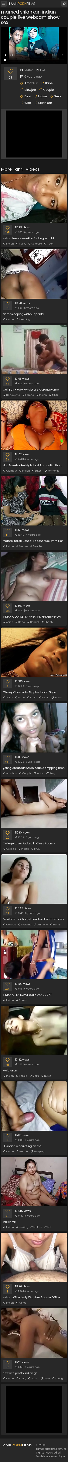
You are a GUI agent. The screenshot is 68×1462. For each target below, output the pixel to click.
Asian (9, 622)
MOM (37, 849)
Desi (27, 96)
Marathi (23, 1151)
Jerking (23, 1227)
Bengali (34, 622)
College (11, 849)
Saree (23, 1000)
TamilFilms (21, 3)
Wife (27, 103)
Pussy (22, 243)
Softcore (36, 243)
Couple (48, 90)
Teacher (38, 546)
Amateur (31, 83)
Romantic (53, 470)
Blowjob (30, 90)
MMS (55, 395)
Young (59, 1378)
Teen (50, 243)
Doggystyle (13, 395)
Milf (49, 1227)
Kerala (23, 1076)
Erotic (33, 697)
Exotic (45, 697)
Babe (49, 83)
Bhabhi (49, 622)
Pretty (22, 1378)
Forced (29, 395)
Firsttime (26, 924)
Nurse (47, 1076)
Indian (42, 96)
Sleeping (24, 319)
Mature (23, 546)
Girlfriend (42, 924)
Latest (38, 470)
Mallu (35, 1076)
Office (22, 1303)
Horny (56, 924)
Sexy (57, 96)
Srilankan (45, 103)
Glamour (11, 470)
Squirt (34, 1378)
